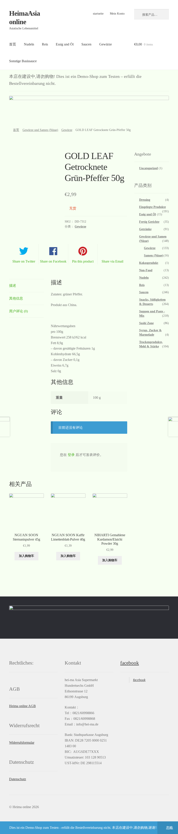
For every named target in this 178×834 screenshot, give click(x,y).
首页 (12, 44)
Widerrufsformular (21, 742)
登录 (71, 455)
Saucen (86, 44)
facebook (129, 663)
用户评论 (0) (18, 311)
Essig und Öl (65, 44)
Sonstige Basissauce (23, 61)
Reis (45, 44)
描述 (12, 285)
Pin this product (83, 261)
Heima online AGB (22, 706)
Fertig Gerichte (149, 221)
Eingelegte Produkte (152, 207)
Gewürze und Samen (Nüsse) (40, 130)
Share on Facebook (53, 261)
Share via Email (112, 261)
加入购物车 (26, 556)
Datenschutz (17, 779)
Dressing (144, 199)
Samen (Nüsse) (153, 255)
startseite (98, 13)
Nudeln (29, 44)
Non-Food (145, 270)
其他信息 (16, 298)
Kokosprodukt (148, 263)
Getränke (145, 229)
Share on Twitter (23, 261)
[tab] (26, 285)
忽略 (169, 827)
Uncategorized (148, 168)
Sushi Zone (146, 323)
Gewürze (105, 44)
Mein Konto (117, 13)
